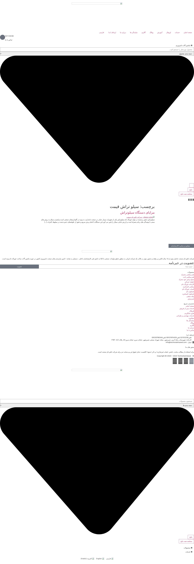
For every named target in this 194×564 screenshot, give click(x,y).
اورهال (168, 32)
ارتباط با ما (112, 32)
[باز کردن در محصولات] (182, 548)
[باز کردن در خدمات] (184, 552)
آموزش (159, 32)
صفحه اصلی (188, 32)
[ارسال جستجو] (191, 185)
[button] (193, 199)
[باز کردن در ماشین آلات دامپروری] (174, 45)
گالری (144, 32)
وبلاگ (151, 32)
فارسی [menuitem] (108, 559)
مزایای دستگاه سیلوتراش (137, 212)
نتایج (190, 190)
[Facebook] (191, 361)
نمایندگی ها (134, 32)
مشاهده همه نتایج (186, 194)
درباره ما (123, 32)
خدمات (177, 32)
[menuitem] (101, 32)
